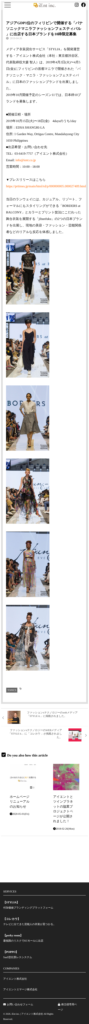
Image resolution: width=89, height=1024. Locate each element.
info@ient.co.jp (26, 160)
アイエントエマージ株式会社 (20, 989)
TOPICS (11, 690)
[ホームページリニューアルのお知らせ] (23, 777)
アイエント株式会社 (15, 978)
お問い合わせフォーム (20, 1004)
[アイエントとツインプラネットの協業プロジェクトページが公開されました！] (66, 777)
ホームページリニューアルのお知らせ (20, 801)
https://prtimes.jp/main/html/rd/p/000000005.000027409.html (46, 186)
